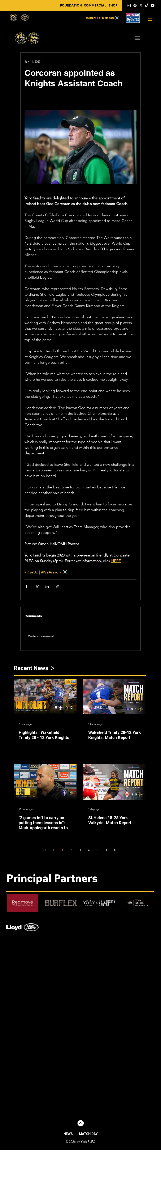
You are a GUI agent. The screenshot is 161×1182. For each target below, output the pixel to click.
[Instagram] (129, 5)
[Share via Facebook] (27, 586)
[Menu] (150, 18)
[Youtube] (153, 5)
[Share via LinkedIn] (47, 586)
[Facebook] (135, 5)
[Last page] (115, 850)
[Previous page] (53, 850)
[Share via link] (57, 586)
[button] (137, 38)
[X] (141, 5)
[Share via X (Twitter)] (37, 586)
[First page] (44, 850)
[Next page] (106, 850)
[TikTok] (147, 5)
